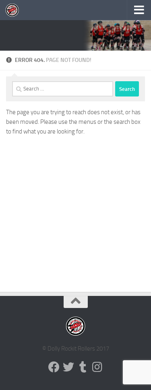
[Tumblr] (83, 367)
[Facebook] (54, 367)
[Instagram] (97, 367)
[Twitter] (68, 367)
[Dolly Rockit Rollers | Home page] (14, 10)
